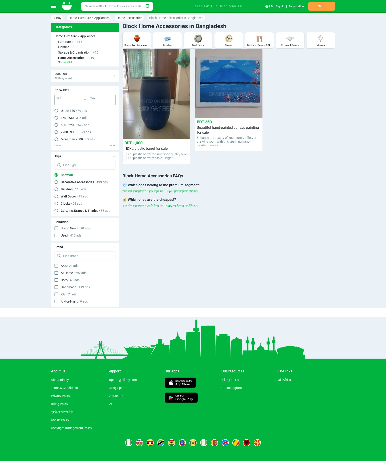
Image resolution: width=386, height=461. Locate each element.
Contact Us (115, 396)
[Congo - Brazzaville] (235, 442)
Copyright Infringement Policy (71, 428)
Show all (67, 175)
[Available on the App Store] (180, 383)
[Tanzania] (160, 442)
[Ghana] (171, 442)
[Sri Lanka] (214, 442)
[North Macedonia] (257, 442)
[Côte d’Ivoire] (203, 442)
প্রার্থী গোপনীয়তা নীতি (62, 412)
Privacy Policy (60, 396)
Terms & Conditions (64, 388)
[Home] (67, 6)
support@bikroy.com (122, 380)
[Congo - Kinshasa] (225, 442)
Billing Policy (59, 404)
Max (92, 98)
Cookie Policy (60, 420)
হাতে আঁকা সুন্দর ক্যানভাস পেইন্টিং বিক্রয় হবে (142, 191)
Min (59, 98)
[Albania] (246, 442)
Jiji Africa (284, 380)
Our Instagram (231, 388)
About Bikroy (60, 380)
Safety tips (115, 388)
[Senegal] (193, 442)
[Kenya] (139, 442)
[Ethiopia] (182, 442)
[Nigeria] (128, 442)
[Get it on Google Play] (181, 398)
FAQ (110, 404)
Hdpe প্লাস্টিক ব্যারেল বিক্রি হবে (181, 191)
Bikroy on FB (230, 380)
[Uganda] (150, 442)
